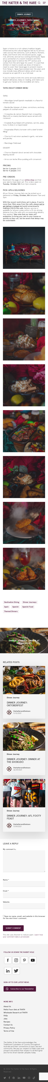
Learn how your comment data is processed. (23, 936)
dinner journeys (29, 602)
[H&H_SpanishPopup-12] (25, 386)
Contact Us (8, 1025)
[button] (44, 3)
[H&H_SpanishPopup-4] (25, 524)
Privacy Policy (9, 1028)
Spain (6, 607)
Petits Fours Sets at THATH (14, 1010)
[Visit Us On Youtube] (33, 966)
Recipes (7, 1022)
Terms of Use (9, 1031)
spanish (15, 607)
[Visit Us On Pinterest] (24, 966)
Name (6, 880)
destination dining (11, 602)
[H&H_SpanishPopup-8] (25, 432)
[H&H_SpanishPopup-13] (25, 294)
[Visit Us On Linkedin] (8, 976)
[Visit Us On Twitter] (16, 976)
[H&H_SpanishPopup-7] (25, 478)
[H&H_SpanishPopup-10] (25, 340)
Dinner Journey (24, 14)
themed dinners (11, 611)
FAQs (6, 1016)
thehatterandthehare (20, 25)
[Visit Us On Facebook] (8, 966)
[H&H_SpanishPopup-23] (25, 248)
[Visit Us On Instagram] (16, 966)
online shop (29, 180)
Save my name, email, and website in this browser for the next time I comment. (24, 917)
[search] (39, 3)
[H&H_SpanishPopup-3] (25, 569)
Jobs (5, 1019)
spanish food (27, 607)
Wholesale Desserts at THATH (16, 1013)
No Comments (24, 27)
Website (6, 902)
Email (6, 891)
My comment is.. (9, 849)
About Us (7, 1007)
